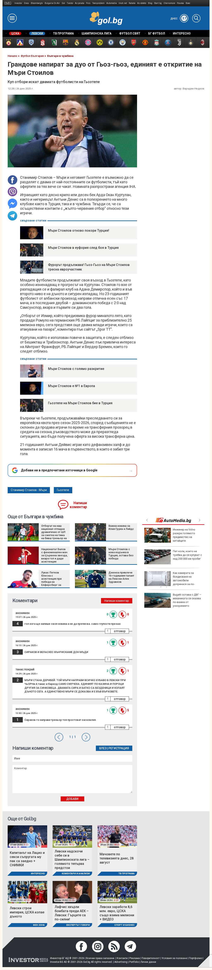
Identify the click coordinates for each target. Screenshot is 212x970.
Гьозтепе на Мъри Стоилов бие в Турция (80, 403)
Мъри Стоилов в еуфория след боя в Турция (83, 248)
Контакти (122, 958)
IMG (9, 3)
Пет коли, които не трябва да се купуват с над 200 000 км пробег (187, 555)
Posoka (180, 3)
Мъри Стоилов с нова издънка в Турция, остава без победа (120, 554)
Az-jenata (79, 3)
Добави (72, 799)
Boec (188, 3)
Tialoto (70, 3)
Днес (178, 18)
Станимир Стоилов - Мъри (29, 490)
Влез (102, 748)
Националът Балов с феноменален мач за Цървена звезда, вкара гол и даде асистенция (54, 555)
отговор (119, 631)
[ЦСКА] (8, 42)
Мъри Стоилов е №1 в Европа (71, 386)
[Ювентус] (179, 42)
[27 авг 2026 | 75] (72, 836)
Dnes (26, 3)
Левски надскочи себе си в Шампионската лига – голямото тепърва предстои (72, 859)
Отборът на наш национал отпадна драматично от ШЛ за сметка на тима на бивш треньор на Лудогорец (54, 533)
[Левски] (19, 42)
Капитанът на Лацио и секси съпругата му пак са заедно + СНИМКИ (27, 859)
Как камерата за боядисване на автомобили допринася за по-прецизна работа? (169, 580)
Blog (150, 3)
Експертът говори (78, 925)
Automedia (111, 3)
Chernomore (169, 3)
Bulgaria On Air (52, 3)
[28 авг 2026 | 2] (117, 892)
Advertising (120, 961)
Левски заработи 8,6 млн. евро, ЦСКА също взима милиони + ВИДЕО (117, 913)
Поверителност (151, 958)
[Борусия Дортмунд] (99, 42)
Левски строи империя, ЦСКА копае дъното (27, 912)
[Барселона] (65, 42)
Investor (18, 3)
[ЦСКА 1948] (42, 42)
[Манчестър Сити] (122, 42)
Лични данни (148, 961)
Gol (63, 3)
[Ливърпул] (156, 42)
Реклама (134, 958)
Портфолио (195, 958)
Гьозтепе (63, 490)
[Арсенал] (133, 42)
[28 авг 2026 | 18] (117, 836)
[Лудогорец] (53, 42)
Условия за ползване (174, 958)
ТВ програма (126, 873)
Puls (88, 3)
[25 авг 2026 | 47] (27, 892)
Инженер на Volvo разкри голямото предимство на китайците (184, 535)
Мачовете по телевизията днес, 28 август (117, 858)
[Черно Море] (31, 42)
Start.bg (158, 3)
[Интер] (190, 42)
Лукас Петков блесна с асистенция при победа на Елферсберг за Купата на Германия (53, 580)
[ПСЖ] (167, 42)
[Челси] (110, 42)
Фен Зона (39, 925)
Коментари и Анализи (76, 873)
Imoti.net (123, 3)
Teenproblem (98, 3)
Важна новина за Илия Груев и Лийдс (121, 527)
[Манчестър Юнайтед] (145, 42)
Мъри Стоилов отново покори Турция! (78, 230)
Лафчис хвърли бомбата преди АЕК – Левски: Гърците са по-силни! (72, 913)
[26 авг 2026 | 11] (72, 892)
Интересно (38, 873)
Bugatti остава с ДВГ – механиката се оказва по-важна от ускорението (187, 600)
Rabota (132, 3)
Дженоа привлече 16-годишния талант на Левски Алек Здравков (121, 577)
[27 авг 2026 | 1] (27, 836)
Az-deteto (141, 3)
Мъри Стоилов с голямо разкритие (76, 369)
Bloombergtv (37, 3)
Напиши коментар (78, 505)
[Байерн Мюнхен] (88, 42)
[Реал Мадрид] (76, 42)
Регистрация (118, 748)
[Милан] (201, 42)
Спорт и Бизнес (124, 925)
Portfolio (134, 961)
